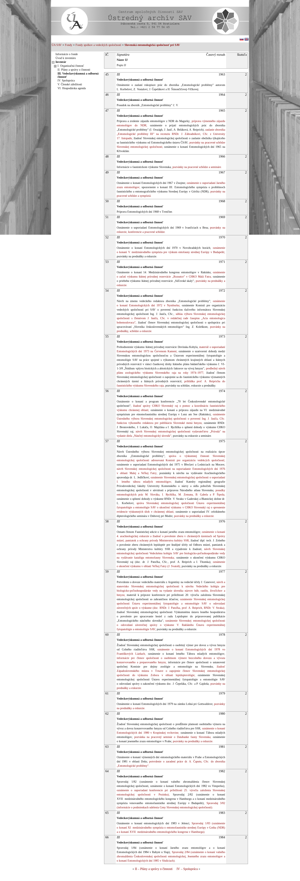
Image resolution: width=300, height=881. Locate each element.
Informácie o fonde (67, 54)
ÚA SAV (57, 45)
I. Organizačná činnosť (71, 65)
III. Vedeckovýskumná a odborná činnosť (78, 75)
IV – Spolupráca (187, 869)
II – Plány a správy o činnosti (153, 869)
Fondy (68, 45)
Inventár (61, 61)
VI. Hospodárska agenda (72, 88)
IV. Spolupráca (66, 80)
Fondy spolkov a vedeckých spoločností (98, 45)
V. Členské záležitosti (70, 84)
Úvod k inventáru (66, 58)
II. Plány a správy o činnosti (74, 69)
